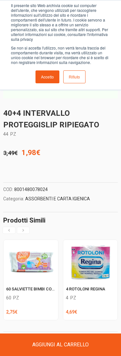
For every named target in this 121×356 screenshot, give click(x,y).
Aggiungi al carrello (60, 345)
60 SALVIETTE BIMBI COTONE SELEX (40, 289)
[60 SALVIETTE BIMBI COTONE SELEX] (31, 243)
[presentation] (9, 230)
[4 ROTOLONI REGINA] (90, 243)
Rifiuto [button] (74, 76)
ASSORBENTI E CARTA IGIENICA (57, 198)
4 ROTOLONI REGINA (85, 289)
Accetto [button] (47, 76)
